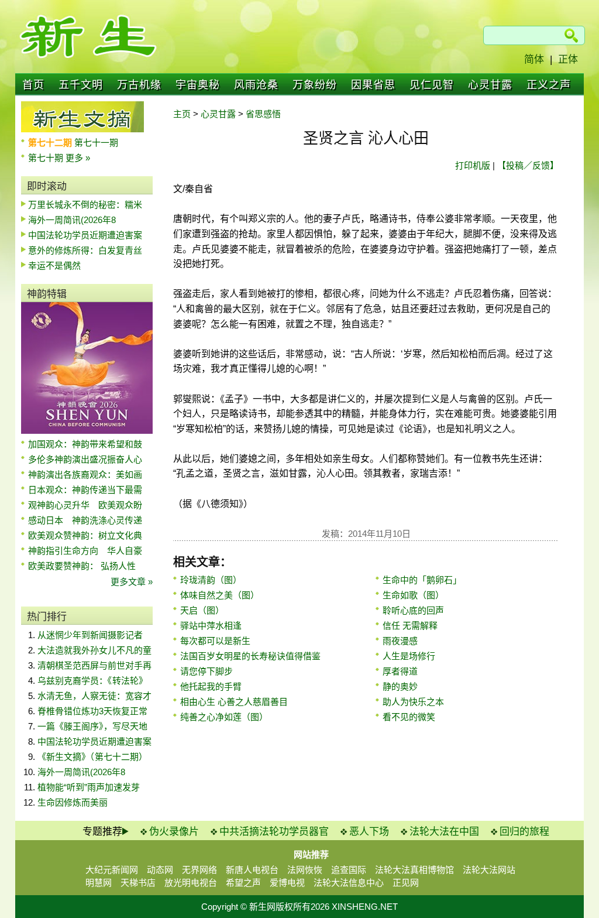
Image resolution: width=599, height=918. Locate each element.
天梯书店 (138, 883)
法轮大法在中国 (444, 831)
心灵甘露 (490, 85)
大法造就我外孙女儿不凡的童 (94, 650)
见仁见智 (431, 85)
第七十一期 (96, 143)
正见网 (406, 883)
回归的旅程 (524, 831)
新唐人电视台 (252, 870)
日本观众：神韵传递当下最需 (85, 490)
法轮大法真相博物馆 (414, 870)
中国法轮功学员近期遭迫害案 (85, 235)
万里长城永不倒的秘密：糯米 (85, 205)
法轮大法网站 (489, 870)
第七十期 (47, 158)
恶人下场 (369, 831)
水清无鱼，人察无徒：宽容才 (94, 696)
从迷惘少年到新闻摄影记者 (90, 635)
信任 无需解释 (410, 626)
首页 (33, 85)
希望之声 (243, 883)
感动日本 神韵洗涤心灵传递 (85, 520)
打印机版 (472, 165)
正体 (568, 59)
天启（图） (202, 610)
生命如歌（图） (413, 595)
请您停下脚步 (206, 671)
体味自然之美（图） (219, 595)
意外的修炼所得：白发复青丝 (85, 250)
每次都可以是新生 (215, 641)
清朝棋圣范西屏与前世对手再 (94, 665)
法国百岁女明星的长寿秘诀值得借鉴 (250, 656)
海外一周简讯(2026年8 (72, 220)
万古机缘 (139, 85)
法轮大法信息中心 (349, 883)
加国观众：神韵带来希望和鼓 (85, 444)
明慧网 (98, 883)
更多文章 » (132, 582)
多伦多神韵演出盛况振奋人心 (85, 459)
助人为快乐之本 (413, 702)
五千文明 (80, 85)
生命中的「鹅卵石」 (422, 580)
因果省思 (373, 85)
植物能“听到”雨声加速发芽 (88, 787)
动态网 (160, 870)
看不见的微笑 (409, 717)
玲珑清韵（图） (211, 580)
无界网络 (199, 870)
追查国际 (348, 870)
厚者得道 (400, 671)
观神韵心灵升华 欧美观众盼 (85, 505)
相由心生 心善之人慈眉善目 (234, 702)
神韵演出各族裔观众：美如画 (85, 474)
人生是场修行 (409, 656)
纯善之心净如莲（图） (224, 717)
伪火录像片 (174, 831)
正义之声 (548, 85)
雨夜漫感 (400, 641)
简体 (534, 59)
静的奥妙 (400, 686)
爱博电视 (287, 883)
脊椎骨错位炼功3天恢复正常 (92, 711)
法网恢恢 (304, 870)
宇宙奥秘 (197, 85)
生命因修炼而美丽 (72, 802)
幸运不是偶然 (54, 265)
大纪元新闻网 (111, 870)
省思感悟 (263, 114)
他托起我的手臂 (211, 686)
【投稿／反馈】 (528, 165)
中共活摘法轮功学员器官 (274, 831)
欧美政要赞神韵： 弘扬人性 (82, 566)
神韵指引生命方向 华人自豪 (85, 551)
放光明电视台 (190, 883)
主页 (182, 114)
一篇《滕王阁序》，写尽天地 (92, 726)
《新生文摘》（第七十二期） (92, 757)
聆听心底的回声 (413, 610)
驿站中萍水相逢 (211, 626)
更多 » (78, 158)
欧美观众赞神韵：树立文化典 (85, 535)
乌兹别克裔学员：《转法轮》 (92, 681)
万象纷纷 (314, 85)
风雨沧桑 (256, 85)
